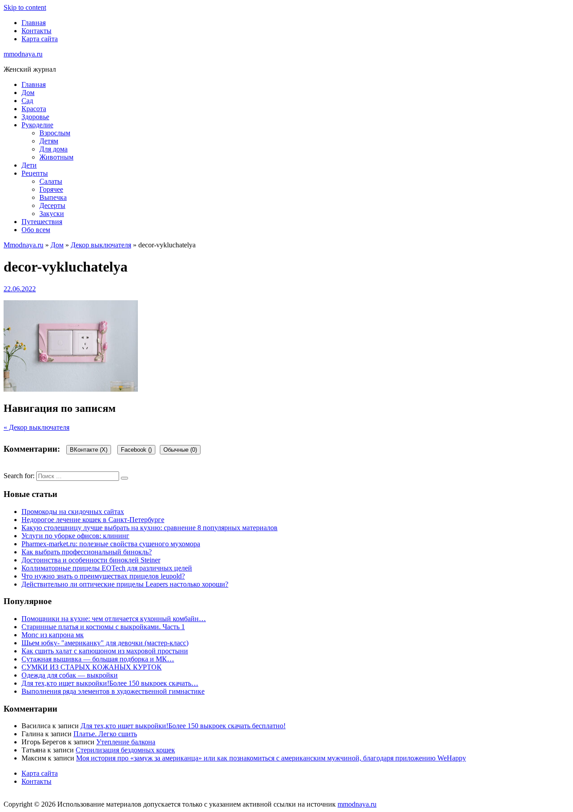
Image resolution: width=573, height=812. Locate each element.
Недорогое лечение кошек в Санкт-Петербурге (92, 519)
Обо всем (35, 229)
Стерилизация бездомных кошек (125, 750)
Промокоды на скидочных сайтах (72, 511)
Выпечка (53, 197)
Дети (29, 165)
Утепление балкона (125, 742)
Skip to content (25, 7)
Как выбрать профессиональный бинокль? (86, 552)
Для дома (53, 149)
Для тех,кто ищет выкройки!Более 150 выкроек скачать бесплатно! (183, 726)
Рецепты (34, 173)
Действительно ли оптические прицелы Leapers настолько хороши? (124, 584)
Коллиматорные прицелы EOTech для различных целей (106, 568)
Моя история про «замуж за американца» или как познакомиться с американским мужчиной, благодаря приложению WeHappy (271, 758)
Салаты (50, 181)
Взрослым (54, 133)
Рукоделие (37, 125)
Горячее (51, 189)
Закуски (51, 213)
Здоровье (35, 117)
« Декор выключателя (36, 427)
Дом (27, 92)
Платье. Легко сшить (105, 734)
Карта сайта (39, 39)
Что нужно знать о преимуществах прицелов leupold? (103, 576)
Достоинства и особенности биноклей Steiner (90, 560)
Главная (33, 22)
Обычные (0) (180, 449)
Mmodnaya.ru (23, 245)
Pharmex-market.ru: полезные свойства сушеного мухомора (110, 544)
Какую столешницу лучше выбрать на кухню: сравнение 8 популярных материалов (149, 527)
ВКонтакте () (88, 449)
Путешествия (41, 221)
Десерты (52, 205)
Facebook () (136, 449)
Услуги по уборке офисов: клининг (75, 536)
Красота (33, 108)
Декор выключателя (101, 245)
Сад (27, 100)
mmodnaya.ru (23, 54)
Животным (56, 157)
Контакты (36, 31)
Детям (48, 141)
